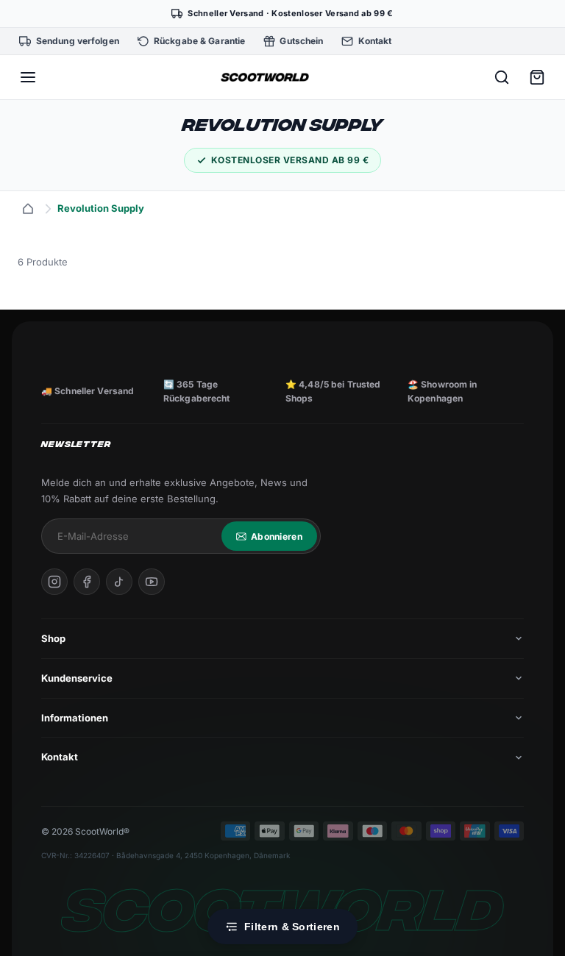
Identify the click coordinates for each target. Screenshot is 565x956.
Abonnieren (276, 536)
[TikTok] (119, 581)
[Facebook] (87, 581)
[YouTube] (151, 581)
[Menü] (28, 77)
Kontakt (59, 757)
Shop (53, 638)
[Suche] (502, 77)
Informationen (74, 718)
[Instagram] (54, 581)
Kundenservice (77, 678)
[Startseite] (28, 209)
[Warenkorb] (537, 77)
